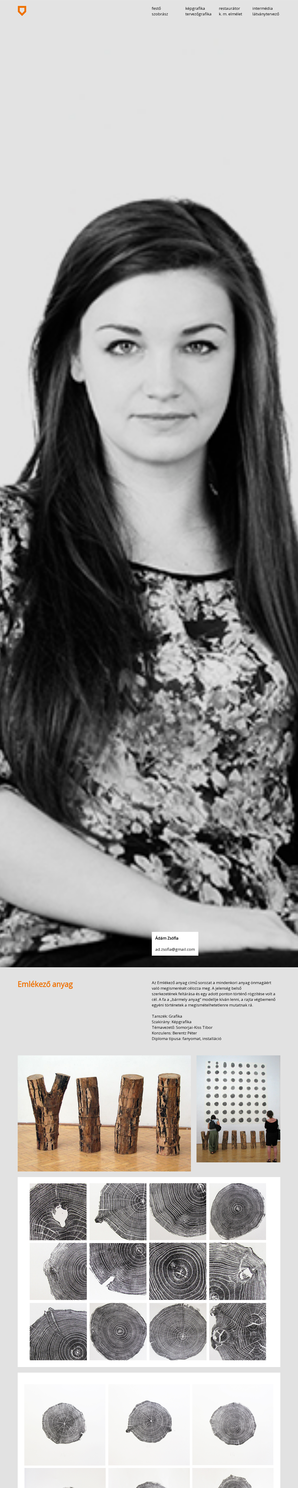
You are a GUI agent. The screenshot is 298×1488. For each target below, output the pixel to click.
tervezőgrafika (198, 14)
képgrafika (195, 8)
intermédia (262, 8)
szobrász (160, 14)
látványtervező (265, 14)
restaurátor (229, 8)
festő (156, 8)
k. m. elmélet (230, 14)
